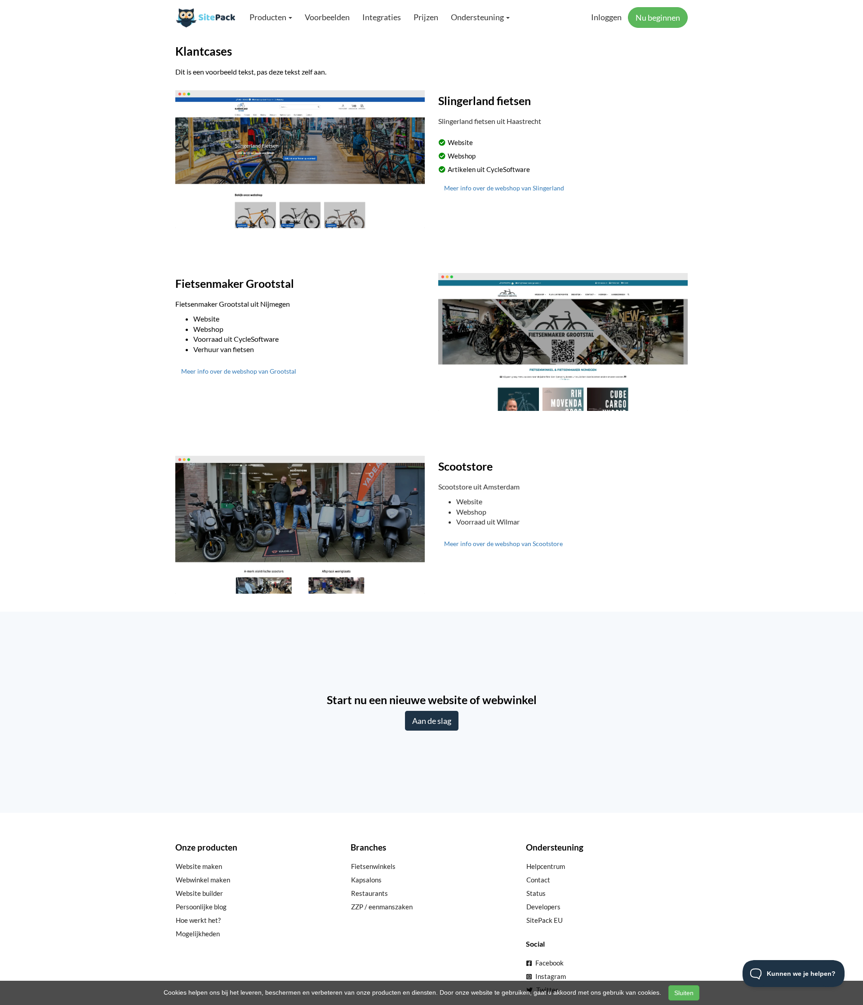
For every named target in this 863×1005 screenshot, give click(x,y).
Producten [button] (268, 17)
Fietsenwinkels (373, 866)
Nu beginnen (658, 17)
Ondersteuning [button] (478, 17)
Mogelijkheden (198, 934)
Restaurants (369, 893)
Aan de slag (431, 721)
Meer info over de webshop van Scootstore (503, 543)
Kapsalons (366, 880)
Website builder (199, 893)
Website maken (199, 866)
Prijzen (426, 17)
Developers (543, 907)
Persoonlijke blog (201, 907)
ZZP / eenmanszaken (382, 907)
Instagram (550, 976)
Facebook (549, 963)
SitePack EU (544, 920)
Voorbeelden (327, 17)
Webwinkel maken (203, 880)
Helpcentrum (545, 866)
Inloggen (606, 17)
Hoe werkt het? (198, 920)
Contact (538, 880)
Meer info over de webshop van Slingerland (504, 188)
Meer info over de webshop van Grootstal (238, 371)
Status (536, 893)
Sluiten (684, 992)
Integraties (381, 17)
